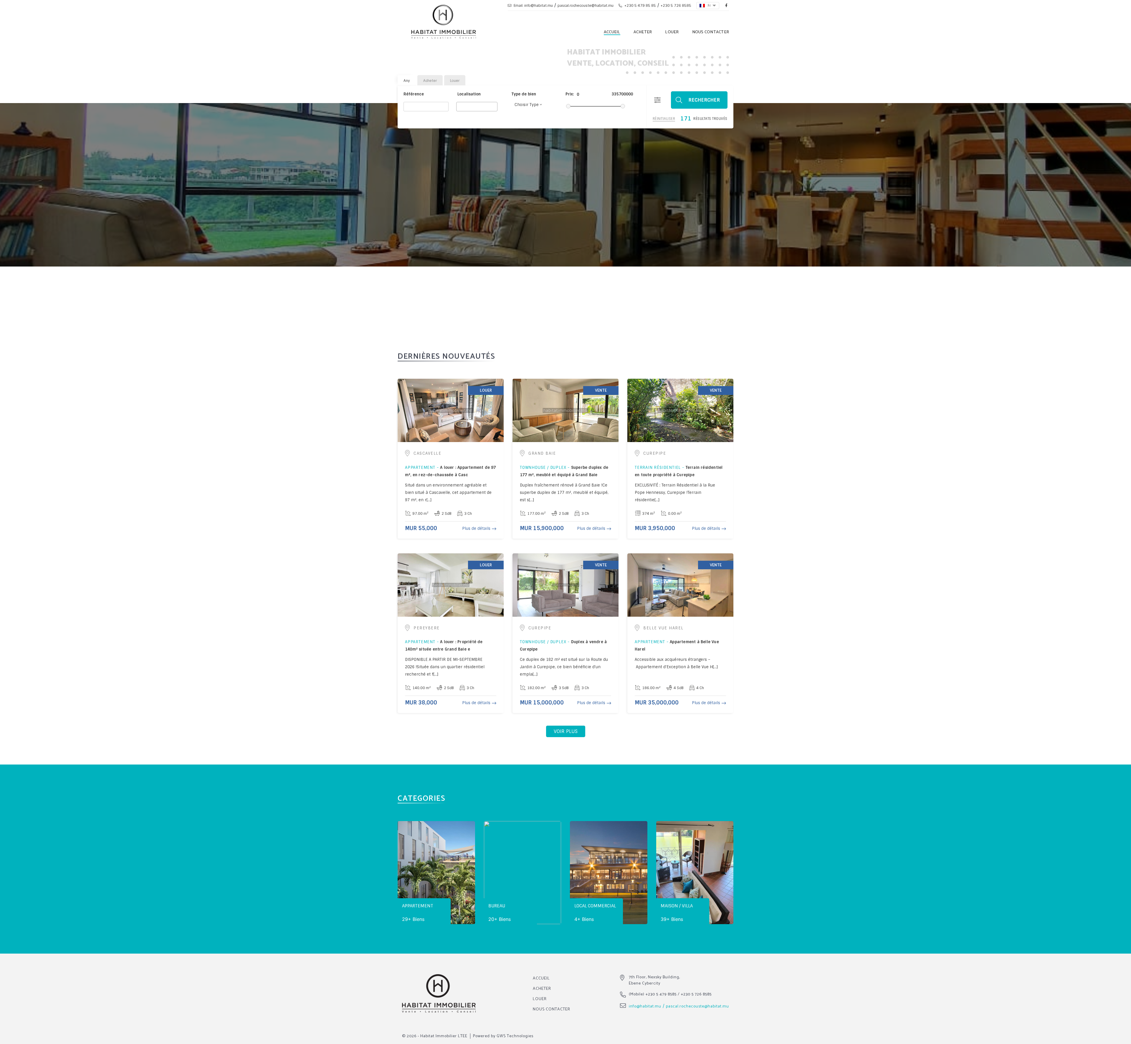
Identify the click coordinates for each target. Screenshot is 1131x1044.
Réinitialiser (664, 119)
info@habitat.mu (645, 1006)
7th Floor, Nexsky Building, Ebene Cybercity (654, 980)
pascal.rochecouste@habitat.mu (586, 5)
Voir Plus (566, 731)
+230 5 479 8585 (661, 994)
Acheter (643, 32)
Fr (710, 5)
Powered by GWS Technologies (503, 1036)
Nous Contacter (710, 32)
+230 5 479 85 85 (640, 5)
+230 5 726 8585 (676, 5)
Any (407, 80)
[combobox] (476, 106)
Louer (672, 32)
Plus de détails (476, 528)
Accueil (612, 32)
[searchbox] (459, 106)
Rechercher (704, 100)
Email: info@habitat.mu (533, 5)
